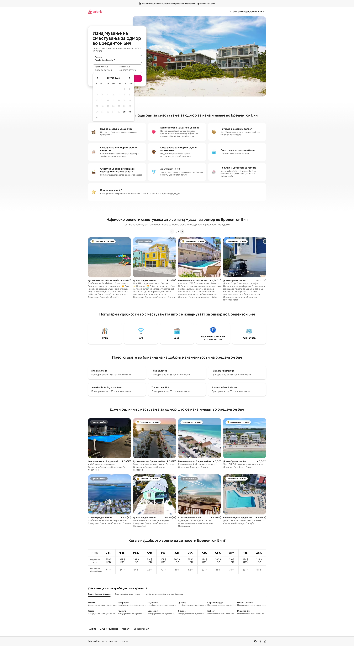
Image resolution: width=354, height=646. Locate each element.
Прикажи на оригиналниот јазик (200, 3)
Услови (124, 641)
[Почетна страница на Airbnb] (95, 11)
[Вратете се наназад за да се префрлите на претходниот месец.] (97, 78)
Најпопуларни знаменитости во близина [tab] (164, 594)
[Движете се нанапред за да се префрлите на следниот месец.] (129, 78)
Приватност (113, 641)
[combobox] (117, 60)
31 (97, 117)
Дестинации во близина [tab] (99, 594)
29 (124, 112)
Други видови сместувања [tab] (127, 594)
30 (130, 112)
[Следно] (182, 231)
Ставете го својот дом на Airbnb (247, 11)
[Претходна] (172, 231)
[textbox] (105, 70)
